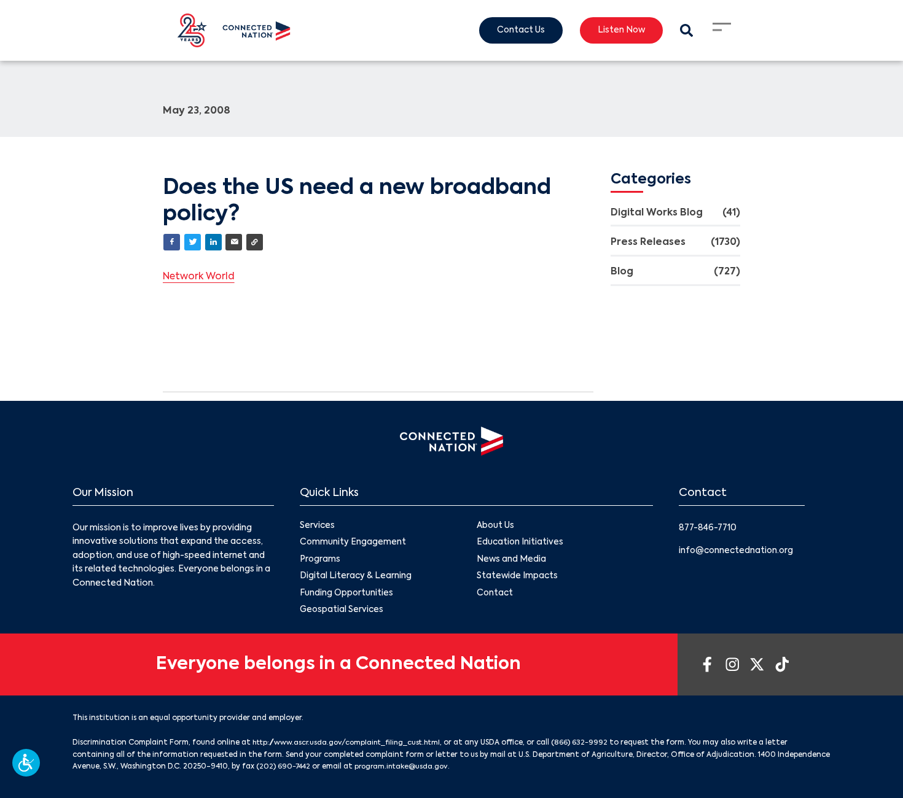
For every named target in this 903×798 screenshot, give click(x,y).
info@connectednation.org (738, 550)
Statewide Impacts (518, 578)
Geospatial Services (342, 613)
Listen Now (619, 30)
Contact (495, 595)
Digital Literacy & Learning (356, 578)
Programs (320, 561)
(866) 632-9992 (590, 746)
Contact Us (516, 30)
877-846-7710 (709, 528)
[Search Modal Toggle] (686, 30)
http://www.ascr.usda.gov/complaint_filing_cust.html (351, 746)
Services (317, 526)
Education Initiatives (521, 544)
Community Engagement (353, 544)
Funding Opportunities (347, 595)
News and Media (512, 561)
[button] (26, 763)
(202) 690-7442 (284, 769)
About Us (496, 526)
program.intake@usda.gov (406, 769)
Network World (200, 277)
